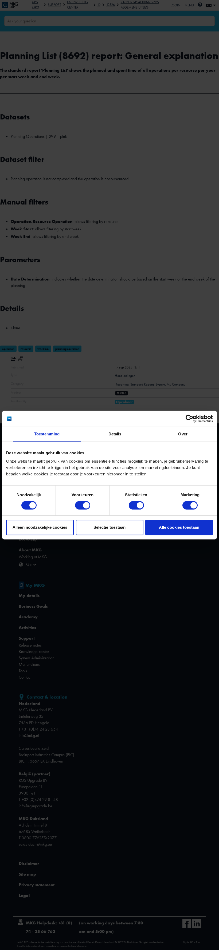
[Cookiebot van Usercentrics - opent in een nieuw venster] (189, 419)
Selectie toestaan (109, 527)
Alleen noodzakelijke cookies (40, 527)
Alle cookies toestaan (179, 527)
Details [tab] (115, 434)
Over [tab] (182, 434)
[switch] (82, 505)
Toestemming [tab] (47, 434)
